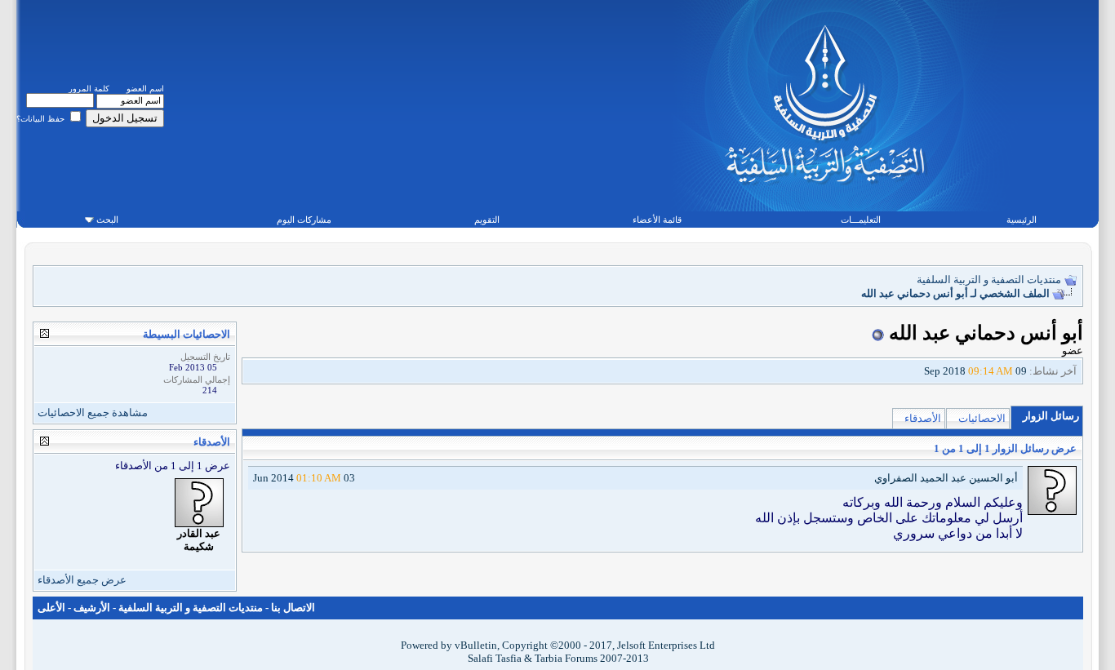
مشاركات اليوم (304, 219)
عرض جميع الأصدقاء (82, 580)
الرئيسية (1021, 219)
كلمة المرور (89, 88)
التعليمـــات (861, 219)
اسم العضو (145, 88)
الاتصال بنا (293, 607)
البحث (107, 219)
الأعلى (51, 607)
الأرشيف (91, 607)
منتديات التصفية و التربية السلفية (989, 279)
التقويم (487, 219)
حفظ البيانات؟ (41, 118)
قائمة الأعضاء (657, 219)
